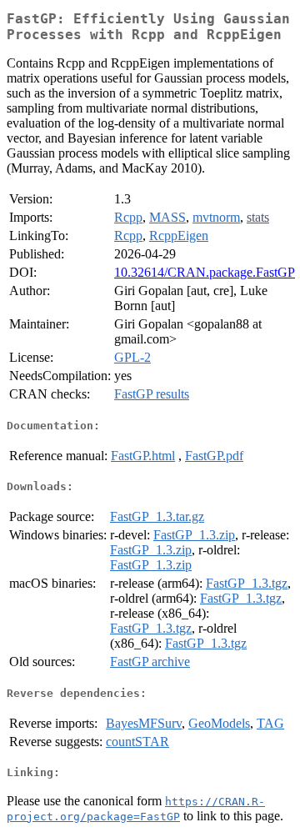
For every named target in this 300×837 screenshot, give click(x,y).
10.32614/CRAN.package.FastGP (204, 272)
